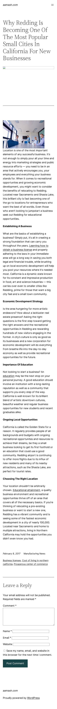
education (9, 375)
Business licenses (12, 560)
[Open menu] (52, 5)
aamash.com (10, 4)
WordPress (33, 697)
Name (7, 631)
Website (7, 644)
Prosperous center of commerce (31, 564)
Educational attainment (26, 490)
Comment (9, 605)
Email (7, 637)
